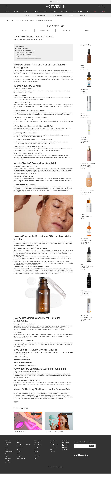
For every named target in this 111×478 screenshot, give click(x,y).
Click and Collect (37, 444)
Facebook (66, 445)
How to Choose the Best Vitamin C (25, 52)
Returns (35, 453)
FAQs (35, 458)
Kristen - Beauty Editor (24, 39)
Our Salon (71, 15)
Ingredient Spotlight (24, 20)
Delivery (36, 451)
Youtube (66, 447)
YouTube (36, 396)
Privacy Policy (20, 456)
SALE (95, 11)
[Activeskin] (55, 6)
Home (6, 20)
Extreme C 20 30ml (85, 115)
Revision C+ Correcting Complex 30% (29, 153)
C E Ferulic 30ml (84, 91)
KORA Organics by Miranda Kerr (88, 163)
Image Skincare (84, 315)
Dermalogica (84, 214)
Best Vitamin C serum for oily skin (22, 359)
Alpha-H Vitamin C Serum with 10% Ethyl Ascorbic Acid (34, 126)
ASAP (6, 444)
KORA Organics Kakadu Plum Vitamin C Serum (31, 117)
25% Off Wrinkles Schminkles (55, 2)
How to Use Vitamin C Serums (24, 54)
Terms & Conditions (21, 458)
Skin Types (52, 451)
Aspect (82, 113)
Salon (18, 449)
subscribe (91, 446)
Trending (24, 30)
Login (51, 442)
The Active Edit (83, 15)
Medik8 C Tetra (20, 95)
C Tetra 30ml (84, 67)
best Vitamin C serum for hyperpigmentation (37, 188)
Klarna (35, 449)
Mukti (82, 264)
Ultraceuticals (84, 137)
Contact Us (36, 442)
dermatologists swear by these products (53, 398)
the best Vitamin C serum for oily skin (23, 384)
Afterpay (36, 447)
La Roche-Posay (84, 238)
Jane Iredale (8, 458)
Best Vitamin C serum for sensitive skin (23, 362)
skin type (35, 81)
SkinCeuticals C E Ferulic (23, 89)
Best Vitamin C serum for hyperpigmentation (24, 365)
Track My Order (53, 447)
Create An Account (54, 444)
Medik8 (35, 268)
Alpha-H (82, 189)
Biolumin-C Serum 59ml (86, 216)
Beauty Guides (66, 30)
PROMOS (104, 11)
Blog (18, 453)
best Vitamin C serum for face (57, 76)
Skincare (16, 402)
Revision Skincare (85, 290)
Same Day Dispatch (57, 15)
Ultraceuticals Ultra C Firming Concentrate (30, 111)
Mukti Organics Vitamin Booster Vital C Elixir (30, 146)
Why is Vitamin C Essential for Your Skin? (26, 50)
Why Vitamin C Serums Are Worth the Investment (29, 58)
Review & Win (20, 447)
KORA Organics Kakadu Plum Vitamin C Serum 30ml (86, 166)
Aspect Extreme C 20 (22, 102)
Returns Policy (37, 456)
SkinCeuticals (84, 89)
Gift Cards (19, 451)
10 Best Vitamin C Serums (23, 48)
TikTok (65, 449)
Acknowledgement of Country (24, 444)
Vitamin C (16, 168)
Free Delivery (27, 15)
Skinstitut (7, 447)
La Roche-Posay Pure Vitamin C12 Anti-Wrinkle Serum (33, 140)
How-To (87, 30)
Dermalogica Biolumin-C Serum (26, 133)
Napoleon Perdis (9, 451)
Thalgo (6, 453)
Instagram (47, 396)
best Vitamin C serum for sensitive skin (36, 273)
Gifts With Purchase (41, 15)
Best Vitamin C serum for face (21, 357)
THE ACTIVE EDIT (13, 20)
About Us (19, 442)
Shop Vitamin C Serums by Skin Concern (26, 56)
